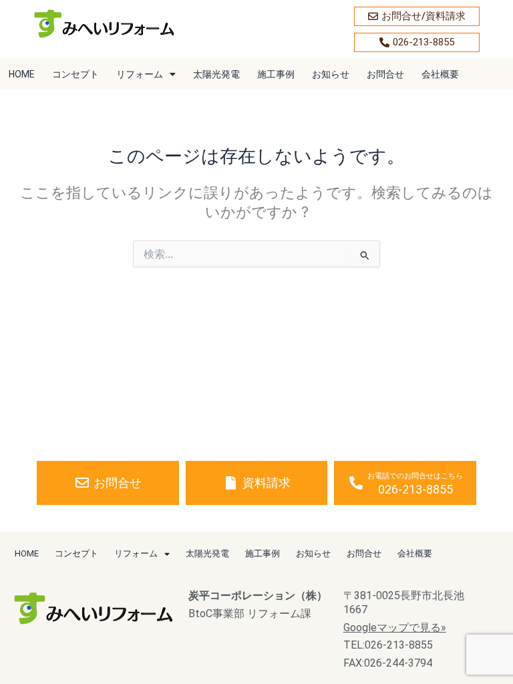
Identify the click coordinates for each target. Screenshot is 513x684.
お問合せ (385, 74)
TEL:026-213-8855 (388, 645)
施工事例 (276, 74)
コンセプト (75, 74)
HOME (22, 74)
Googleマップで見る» (394, 627)
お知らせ (330, 74)
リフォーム (139, 74)
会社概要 (440, 74)
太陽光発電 (216, 74)
